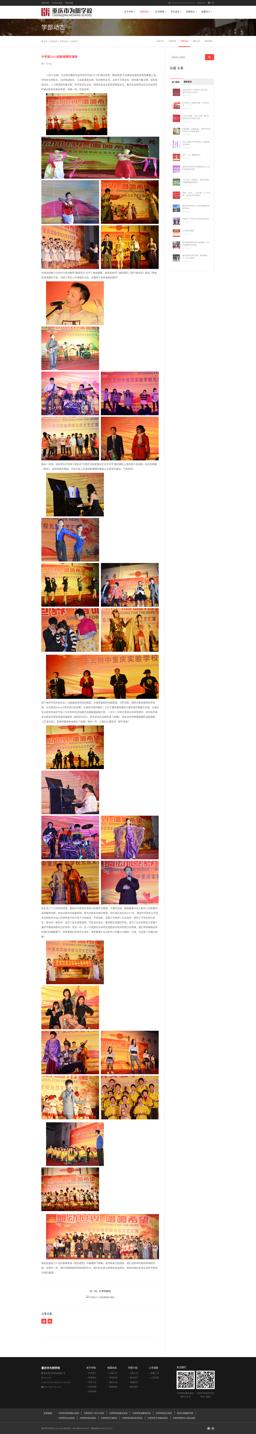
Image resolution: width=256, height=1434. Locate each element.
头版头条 (160, 41)
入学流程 (153, 1367)
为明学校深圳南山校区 (68, 1413)
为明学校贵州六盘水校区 (184, 1418)
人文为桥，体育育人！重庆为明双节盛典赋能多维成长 (195, 181)
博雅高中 (133, 1382)
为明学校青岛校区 (88, 1418)
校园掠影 (92, 1391)
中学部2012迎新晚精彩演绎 (59, 57)
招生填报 (69, 2)
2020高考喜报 (188, 230)
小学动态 (73, 41)
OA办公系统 (57, 2)
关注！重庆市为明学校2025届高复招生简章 (196, 143)
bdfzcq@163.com (52, 1386)
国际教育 (133, 1386)
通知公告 (196, 41)
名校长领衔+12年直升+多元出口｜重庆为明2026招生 (196, 91)
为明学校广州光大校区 (94, 1413)
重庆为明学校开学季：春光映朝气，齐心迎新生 (194, 256)
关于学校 (129, 11)
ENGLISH (201, 2)
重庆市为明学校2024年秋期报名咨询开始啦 (196, 207)
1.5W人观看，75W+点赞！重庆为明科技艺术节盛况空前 (195, 117)
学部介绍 (132, 1367)
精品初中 (133, 1377)
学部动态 (64, 41)
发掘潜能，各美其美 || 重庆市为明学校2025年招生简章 (196, 130)
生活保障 (160, 11)
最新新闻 (188, 82)
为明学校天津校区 (109, 1418)
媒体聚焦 (208, 41)
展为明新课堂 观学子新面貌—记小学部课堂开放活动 (195, 243)
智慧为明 (45, 2)
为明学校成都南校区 (141, 1413)
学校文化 (92, 1382)
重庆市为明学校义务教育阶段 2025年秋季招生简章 (196, 168)
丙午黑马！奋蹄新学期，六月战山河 (195, 104)
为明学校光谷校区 (66, 1418)
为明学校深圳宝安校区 (132, 1418)
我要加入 (206, 11)
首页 (45, 41)
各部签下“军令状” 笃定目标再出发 (195, 219)
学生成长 (175, 11)
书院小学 (133, 1373)
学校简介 (92, 1373)
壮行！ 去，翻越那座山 (191, 155)
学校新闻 (172, 41)
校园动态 (144, 11)
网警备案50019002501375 (101, 1428)
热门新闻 (176, 82)
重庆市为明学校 (47, 1428)
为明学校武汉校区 (164, 1413)
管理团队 (92, 1377)
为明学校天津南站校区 (157, 1418)
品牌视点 (190, 11)
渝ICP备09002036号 (81, 1428)
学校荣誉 (92, 1386)
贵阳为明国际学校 (185, 1413)
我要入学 (154, 1373)
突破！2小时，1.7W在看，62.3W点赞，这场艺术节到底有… (196, 194)
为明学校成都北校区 (118, 1413)
